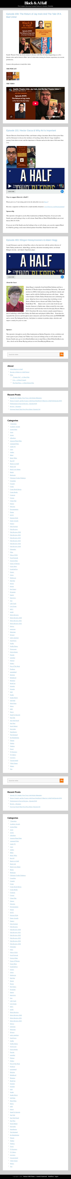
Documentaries (14, 509)
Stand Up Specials (15, 715)
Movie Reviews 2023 (16, 623)
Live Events (13, 606)
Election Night (14, 518)
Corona (12, 498)
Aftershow (13, 438)
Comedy (12, 484)
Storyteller (13, 729)
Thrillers (12, 746)
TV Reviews (13, 752)
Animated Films (14, 444)
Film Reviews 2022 (15, 538)
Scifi (11, 692)
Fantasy (12, 524)
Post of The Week (15, 666)
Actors (12, 435)
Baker (11, 455)
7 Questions (13, 424)
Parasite (12, 655)
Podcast (12, 660)
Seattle (12, 695)
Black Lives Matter (15, 469)
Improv (12, 595)
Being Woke (13, 458)
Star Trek (12, 718)
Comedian (13, 481)
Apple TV (13, 446)
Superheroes (13, 732)
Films (11, 375)
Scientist (12, 686)
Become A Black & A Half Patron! (19, 372)
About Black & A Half (16, 369)
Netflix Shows (14, 646)
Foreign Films (14, 561)
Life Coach (13, 603)
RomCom (12, 683)
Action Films (13, 429)
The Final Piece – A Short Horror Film (23, 383)
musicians (12, 629)
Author (12, 452)
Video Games (14, 763)
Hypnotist (12, 592)
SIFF (11, 709)
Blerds (12, 472)
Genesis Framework (42, 1176)
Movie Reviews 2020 (16, 618)
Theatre (12, 740)
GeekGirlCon (13, 569)
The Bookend (14, 735)
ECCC (12, 515)
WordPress (51, 1176)
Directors (12, 506)
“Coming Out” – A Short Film (21, 377)
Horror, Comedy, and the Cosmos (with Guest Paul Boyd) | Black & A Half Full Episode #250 (36, 401)
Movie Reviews (14, 615)
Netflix (12, 643)
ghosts (12, 575)
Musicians (13, 632)
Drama (12, 512)
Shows (12, 706)
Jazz (11, 601)
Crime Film (13, 501)
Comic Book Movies (15, 489)
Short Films (13, 703)
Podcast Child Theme (29, 1176)
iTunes (46, 202)
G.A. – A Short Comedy (19, 380)
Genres (12, 572)
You (11, 769)
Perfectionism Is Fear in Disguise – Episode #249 (23, 404)
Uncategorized (14, 760)
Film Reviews (14, 529)
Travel (11, 749)
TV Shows (13, 755)
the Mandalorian (14, 738)
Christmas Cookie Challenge (18, 478)
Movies (12, 626)
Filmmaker (13, 549)
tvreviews (12, 758)
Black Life (13, 466)
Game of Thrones (15, 563)
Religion (12, 675)
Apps (11, 449)
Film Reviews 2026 (15, 546)
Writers (12, 766)
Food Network (14, 558)
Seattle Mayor (14, 698)
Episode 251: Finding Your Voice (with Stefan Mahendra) (26, 398)
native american (14, 638)
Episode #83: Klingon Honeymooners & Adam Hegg (31, 240)
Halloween (13, 578)
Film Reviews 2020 (15, 532)
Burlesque (13, 475)
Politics (12, 663)
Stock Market (13, 726)
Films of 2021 (14, 555)
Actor (11, 432)
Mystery (12, 635)
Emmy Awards (14, 521)
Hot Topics (13, 589)
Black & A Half (35, 3)
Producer (12, 669)
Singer (12, 712)
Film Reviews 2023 (15, 541)
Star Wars (12, 723)
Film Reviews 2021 (15, 535)
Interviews (13, 598)
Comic (12, 486)
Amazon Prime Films (16, 441)
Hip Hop (12, 581)
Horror (12, 583)
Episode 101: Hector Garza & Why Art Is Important (31, 130)
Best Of (12, 461)
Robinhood (13, 678)
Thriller (12, 743)
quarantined (13, 672)
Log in (56, 1176)
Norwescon (13, 649)
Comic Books (14, 492)
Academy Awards (15, 427)
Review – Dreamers (15, 406)
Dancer (12, 504)
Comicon (12, 495)
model (11, 612)
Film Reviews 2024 (15, 543)
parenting (12, 658)
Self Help (12, 700)
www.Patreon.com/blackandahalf (54, 207)
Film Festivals (14, 526)
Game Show (13, 566)
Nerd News (13, 641)
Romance (12, 680)
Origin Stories (14, 652)
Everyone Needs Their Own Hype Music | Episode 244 (25, 409)
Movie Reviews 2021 (16, 621)
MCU (11, 609)
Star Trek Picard (14, 720)
